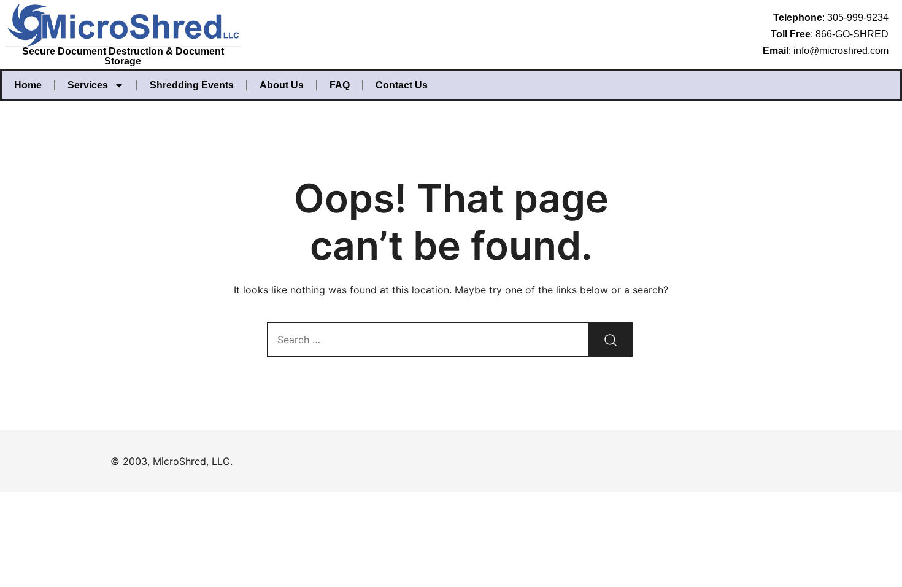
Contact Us (402, 85)
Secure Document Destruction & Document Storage (123, 56)
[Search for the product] (610, 339)
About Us (282, 85)
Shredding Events (192, 85)
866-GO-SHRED (852, 34)
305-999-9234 (858, 17)
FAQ (340, 85)
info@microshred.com (841, 50)
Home (28, 85)
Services (87, 85)
